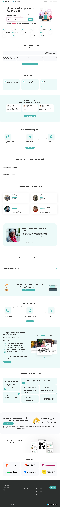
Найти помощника (30, 147)
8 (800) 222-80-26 (6, 487)
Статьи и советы (39, 485)
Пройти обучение (28, 289)
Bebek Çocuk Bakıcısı (27, 486)
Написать (53, 487)
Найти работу (30, 321)
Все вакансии (43, 26)
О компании (38, 486)
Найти (30, 19)
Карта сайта (26, 488)
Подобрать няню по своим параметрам (30, 63)
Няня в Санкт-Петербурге (28, 485)
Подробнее (8, 423)
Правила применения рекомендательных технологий (39, 495)
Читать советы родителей (30, 116)
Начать (7, 361)
